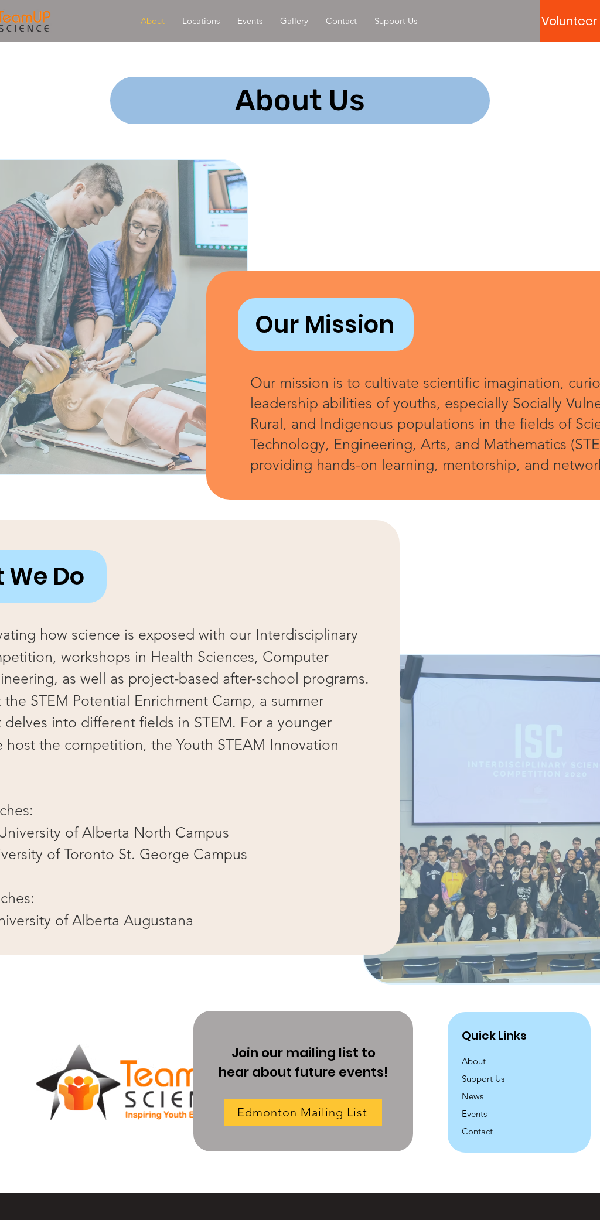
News (472, 1096)
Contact (477, 1131)
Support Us (483, 1078)
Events (474, 1113)
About (474, 1061)
